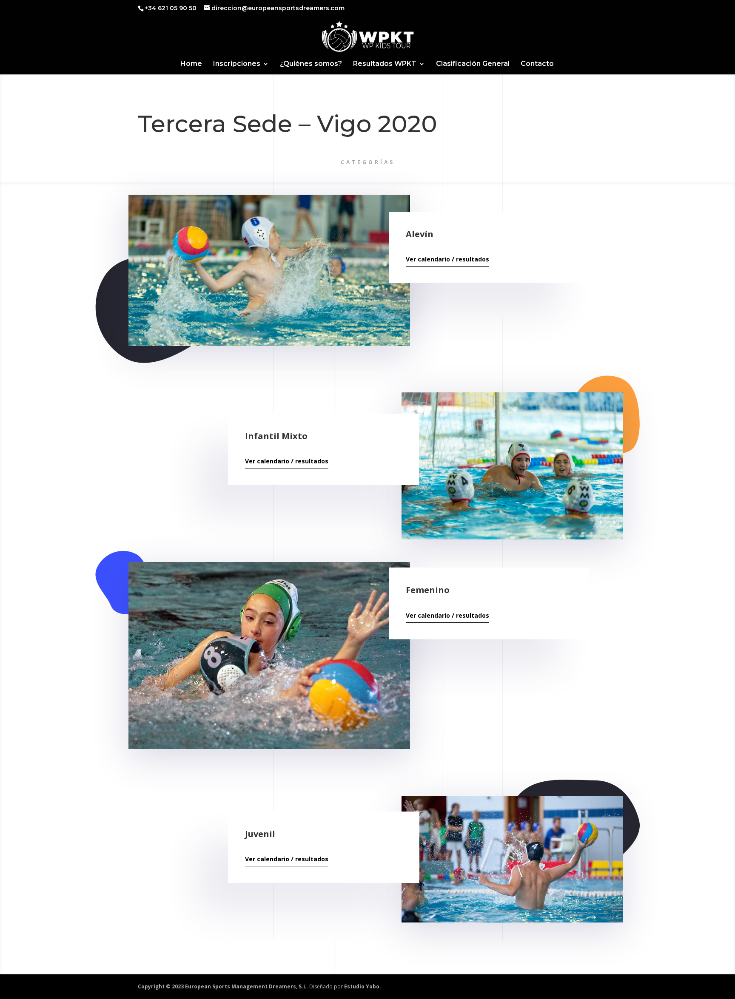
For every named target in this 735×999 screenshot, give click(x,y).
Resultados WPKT (384, 64)
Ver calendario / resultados (447, 259)
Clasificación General (473, 64)
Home (191, 64)
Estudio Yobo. (362, 986)
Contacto (537, 64)
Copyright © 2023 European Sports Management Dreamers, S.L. (223, 986)
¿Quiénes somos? (311, 64)
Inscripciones (236, 64)
